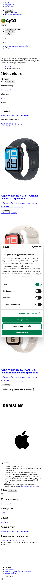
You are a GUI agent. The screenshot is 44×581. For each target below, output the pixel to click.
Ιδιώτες (7, 3)
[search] (6, 39)
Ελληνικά (9, 10)
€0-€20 (5, 124)
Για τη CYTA (9, 6)
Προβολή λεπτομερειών (28, 313)
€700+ (27, 115)
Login (9, 48)
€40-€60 (17, 124)
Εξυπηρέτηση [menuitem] (10, 31)
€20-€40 (11, 124)
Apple (9, 90)
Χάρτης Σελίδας (10, 573)
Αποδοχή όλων (22, 320)
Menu (4, 25)
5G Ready (4, 107)
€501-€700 (21, 115)
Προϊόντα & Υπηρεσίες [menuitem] (13, 29)
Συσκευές (8, 66)
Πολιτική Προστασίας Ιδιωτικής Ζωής (18, 571)
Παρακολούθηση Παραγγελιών (17, 46)
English (14, 12)
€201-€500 (13, 115)
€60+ (22, 124)
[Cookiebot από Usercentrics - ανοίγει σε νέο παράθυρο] (32, 247)
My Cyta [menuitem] (8, 34)
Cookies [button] (8, 567)
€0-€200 (6, 115)
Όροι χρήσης (9, 569)
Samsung (4, 90)
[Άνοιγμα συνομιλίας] (2, 579)
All (2, 115)
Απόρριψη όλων (22, 332)
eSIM (3, 98)
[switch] (38, 291)
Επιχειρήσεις (9, 5)
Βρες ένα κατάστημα (14, 14)
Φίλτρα (5, 79)
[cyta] (9, 23)
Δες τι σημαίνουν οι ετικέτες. (30, 486)
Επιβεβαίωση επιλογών (22, 326)
